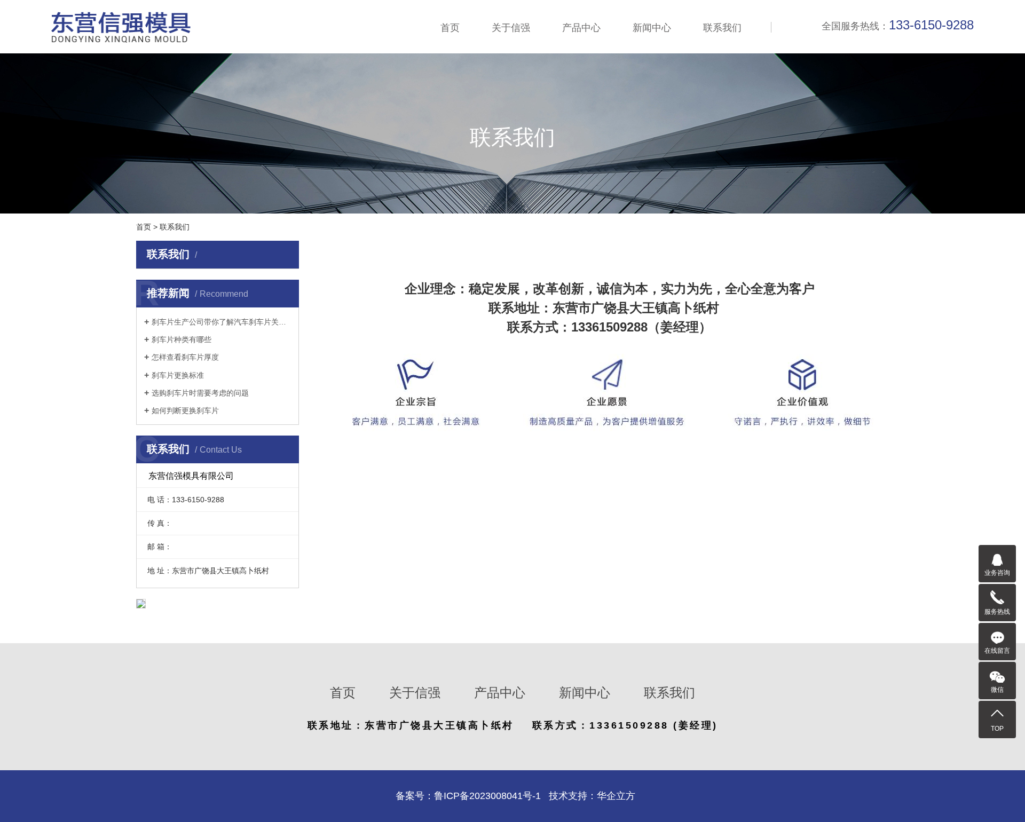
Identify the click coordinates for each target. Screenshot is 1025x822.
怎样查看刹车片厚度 (185, 357)
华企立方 (616, 796)
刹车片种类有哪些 (181, 339)
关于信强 (511, 27)
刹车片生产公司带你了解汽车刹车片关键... (221, 322)
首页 (450, 27)
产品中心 (581, 27)
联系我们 (722, 27)
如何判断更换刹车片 (185, 410)
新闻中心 (652, 27)
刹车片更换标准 (178, 375)
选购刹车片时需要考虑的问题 (200, 393)
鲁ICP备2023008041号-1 (487, 796)
